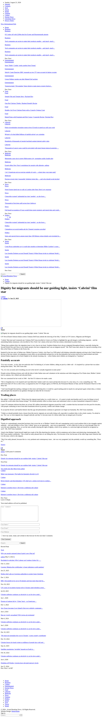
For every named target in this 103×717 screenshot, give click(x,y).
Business (7, 29)
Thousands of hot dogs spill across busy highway (20, 203)
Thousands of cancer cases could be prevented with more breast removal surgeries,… (32, 148)
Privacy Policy (9, 20)
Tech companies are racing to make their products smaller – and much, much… (30, 41)
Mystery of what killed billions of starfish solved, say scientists (24, 134)
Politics (7, 215)
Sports (7, 241)
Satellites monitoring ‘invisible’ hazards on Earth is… (18, 649)
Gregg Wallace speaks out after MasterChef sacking (21, 79)
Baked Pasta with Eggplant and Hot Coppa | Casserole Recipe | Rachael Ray (29, 117)
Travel (7, 10)
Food (6, 91)
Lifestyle (7, 122)
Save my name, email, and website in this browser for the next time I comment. (28, 536)
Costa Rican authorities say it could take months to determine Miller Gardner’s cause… (32, 246)
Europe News (9, 17)
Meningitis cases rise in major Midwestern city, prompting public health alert (29, 158)
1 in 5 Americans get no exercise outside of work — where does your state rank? (30, 172)
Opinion (7, 13)
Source (3, 444)
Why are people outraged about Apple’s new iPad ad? (18, 553)
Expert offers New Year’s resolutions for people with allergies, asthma (27, 165)
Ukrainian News (10, 19)
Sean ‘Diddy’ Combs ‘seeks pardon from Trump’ (20, 65)
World (7, 11)
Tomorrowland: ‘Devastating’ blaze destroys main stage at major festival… (28, 86)
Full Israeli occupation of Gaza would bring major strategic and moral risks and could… (32, 210)
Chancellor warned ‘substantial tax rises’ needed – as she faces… (25, 196)
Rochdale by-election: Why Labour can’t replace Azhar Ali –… (21, 560)
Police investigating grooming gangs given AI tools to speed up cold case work (30, 127)
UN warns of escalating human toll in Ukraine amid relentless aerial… (23, 588)
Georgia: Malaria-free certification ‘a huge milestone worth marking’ (22, 567)
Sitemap (7, 4)
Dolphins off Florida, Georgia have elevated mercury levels (19, 663)
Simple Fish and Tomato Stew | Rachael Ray (19, 96)
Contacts (7, 6)
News (7, 184)
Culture (7, 15)
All (10, 217)
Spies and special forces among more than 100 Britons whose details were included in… (33, 236)
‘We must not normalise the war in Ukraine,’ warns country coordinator (23, 635)
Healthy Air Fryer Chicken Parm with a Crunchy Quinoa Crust (25, 110)
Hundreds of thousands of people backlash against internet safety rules (27, 141)
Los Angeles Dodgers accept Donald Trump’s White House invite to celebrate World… (32, 253)
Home (7, 27)
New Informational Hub (8, 24)
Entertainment (9, 60)
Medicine (8, 153)
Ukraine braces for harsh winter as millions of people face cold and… (23, 642)
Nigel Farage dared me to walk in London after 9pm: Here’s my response (28, 189)
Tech (6, 8)
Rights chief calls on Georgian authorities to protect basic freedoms (22, 574)
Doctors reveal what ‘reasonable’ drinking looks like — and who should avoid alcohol (32, 179)
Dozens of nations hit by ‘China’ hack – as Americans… (19, 601)
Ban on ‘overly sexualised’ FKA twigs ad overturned (17, 615)
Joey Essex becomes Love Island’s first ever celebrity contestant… (22, 608)
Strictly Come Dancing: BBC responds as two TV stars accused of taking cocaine (31, 72)
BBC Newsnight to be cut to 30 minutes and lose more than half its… (23, 581)
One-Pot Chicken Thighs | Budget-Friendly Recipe (21, 103)
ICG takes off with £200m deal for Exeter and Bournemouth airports (26, 34)
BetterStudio (16, 711)
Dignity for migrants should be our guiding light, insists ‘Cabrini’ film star (24, 458)
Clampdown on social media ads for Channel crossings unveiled (25, 229)
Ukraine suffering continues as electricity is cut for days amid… (21, 594)
